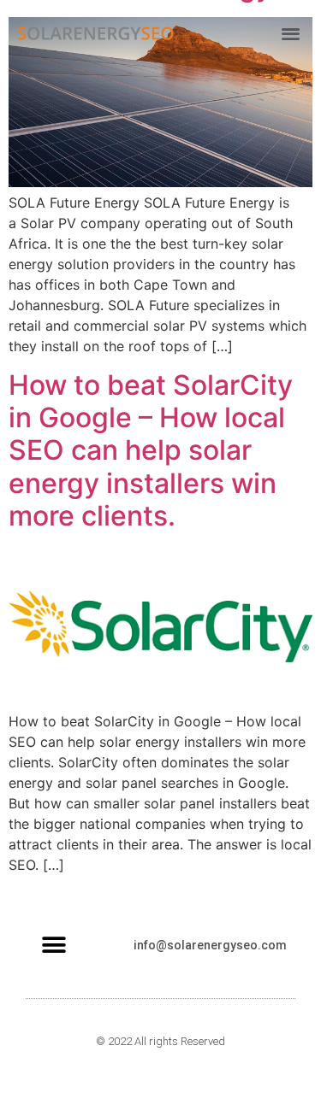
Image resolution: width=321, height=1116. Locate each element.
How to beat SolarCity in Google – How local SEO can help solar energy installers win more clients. (151, 450)
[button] (291, 34)
